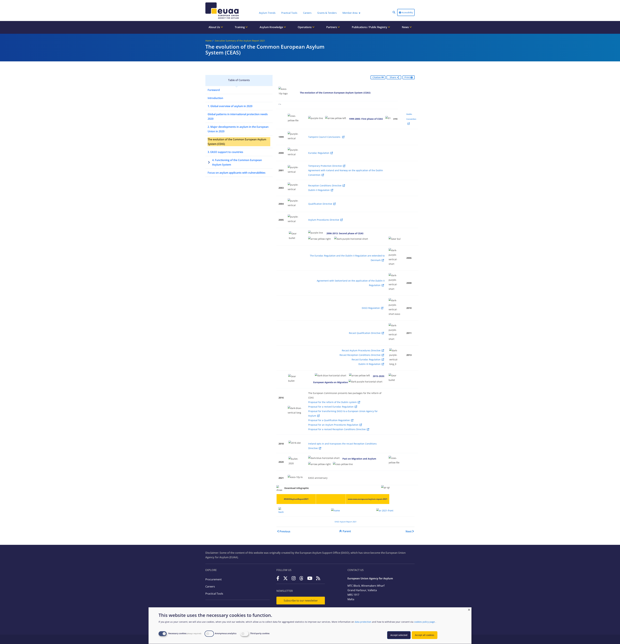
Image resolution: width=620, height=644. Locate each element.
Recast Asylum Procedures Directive (361, 350)
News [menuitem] (405, 27)
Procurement (213, 579)
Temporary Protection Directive (325, 165)
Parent (347, 531)
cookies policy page (424, 621)
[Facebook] (277, 578)
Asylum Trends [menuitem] (267, 12)
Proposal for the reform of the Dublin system (332, 402)
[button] (394, 12)
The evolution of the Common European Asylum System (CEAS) (237, 142)
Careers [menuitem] (307, 12)
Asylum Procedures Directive (323, 219)
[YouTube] (309, 578)
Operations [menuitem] (305, 27)
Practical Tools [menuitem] (289, 12)
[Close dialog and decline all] (469, 609)
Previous (284, 531)
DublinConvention (411, 116)
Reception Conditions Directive (324, 185)
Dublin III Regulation (369, 364)
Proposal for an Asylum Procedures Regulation (333, 424)
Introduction (215, 98)
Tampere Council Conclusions (324, 136)
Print (407, 77)
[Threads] (301, 578)
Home (208, 40)
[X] (285, 578)
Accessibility (407, 12)
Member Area (349, 12)
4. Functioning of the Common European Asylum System (237, 162)
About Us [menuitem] (215, 27)
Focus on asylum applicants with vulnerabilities (236, 172)
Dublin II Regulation (319, 190)
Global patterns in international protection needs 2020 (238, 116)
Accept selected (398, 635)
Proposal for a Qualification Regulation (329, 420)
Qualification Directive (320, 203)
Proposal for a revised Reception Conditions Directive (337, 429)
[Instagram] (294, 578)
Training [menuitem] (240, 27)
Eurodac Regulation (318, 152)
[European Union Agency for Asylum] (222, 10)
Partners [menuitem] (332, 27)
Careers (210, 586)
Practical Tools (214, 593)
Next (409, 531)
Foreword (214, 90)
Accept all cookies (424, 635)
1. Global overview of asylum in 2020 (230, 106)
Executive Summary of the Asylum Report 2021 (240, 40)
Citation (377, 77)
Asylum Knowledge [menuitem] (272, 27)
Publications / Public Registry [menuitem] (370, 27)
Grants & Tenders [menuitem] (327, 12)
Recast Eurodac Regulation (366, 359)
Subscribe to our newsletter (301, 600)
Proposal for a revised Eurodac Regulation (331, 406)
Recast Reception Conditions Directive (360, 354)
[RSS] (318, 578)
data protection (363, 621)
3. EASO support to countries (225, 152)
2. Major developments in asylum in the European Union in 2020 (238, 129)
